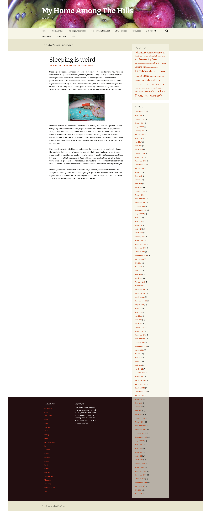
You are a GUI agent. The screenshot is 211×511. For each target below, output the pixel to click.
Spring (136, 91)
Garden (143, 75)
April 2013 (138, 274)
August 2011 (139, 350)
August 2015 (139, 168)
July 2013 (138, 263)
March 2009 (139, 460)
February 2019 (140, 119)
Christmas (152, 67)
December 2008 (140, 471)
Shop (73, 36)
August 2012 (139, 305)
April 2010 (138, 410)
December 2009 (140, 426)
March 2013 (139, 278)
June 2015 (138, 176)
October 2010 (140, 388)
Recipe (143, 88)
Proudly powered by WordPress (53, 506)
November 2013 (140, 248)
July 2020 (138, 115)
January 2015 (139, 195)
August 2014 (139, 214)
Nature (159, 84)
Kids (148, 85)
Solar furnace (61, 36)
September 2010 (141, 392)
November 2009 (140, 429)
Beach (163, 56)
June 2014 (138, 221)
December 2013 (140, 244)
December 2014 (140, 199)
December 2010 (140, 380)
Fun (67, 65)
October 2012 (140, 297)
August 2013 (139, 259)
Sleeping (83, 65)
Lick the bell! (151, 31)
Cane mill (163, 63)
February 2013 (140, 282)
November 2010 (140, 384)
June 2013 (138, 267)
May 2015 (138, 180)
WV (160, 95)
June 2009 (138, 448)
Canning (138, 67)
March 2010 (139, 414)
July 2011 (138, 354)
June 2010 (138, 403)
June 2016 (138, 138)
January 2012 (139, 331)
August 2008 (139, 486)
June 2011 (138, 357)
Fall (157, 67)
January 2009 (139, 467)
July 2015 (138, 172)
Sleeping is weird (72, 59)
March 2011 (139, 369)
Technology (158, 91)
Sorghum (159, 88)
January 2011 (139, 376)
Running (47, 472)
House (157, 80)
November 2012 (140, 293)
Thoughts (72, 65)
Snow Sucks (152, 88)
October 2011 (140, 342)
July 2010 (138, 399)
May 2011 (138, 361)
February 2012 (140, 327)
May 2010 (138, 407)
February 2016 (140, 153)
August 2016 (139, 134)
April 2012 (138, 320)
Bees (154, 59)
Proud (139, 88)
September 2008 (141, 482)
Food (148, 71)
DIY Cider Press (121, 31)
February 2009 (140, 463)
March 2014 (139, 233)
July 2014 (138, 218)
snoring (90, 65)
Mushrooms (46, 36)
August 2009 (139, 441)
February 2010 (140, 418)
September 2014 (141, 210)
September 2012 (141, 301)
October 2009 (140, 433)
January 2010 (139, 422)
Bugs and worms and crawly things (144, 63)
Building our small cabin (77, 31)
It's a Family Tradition (141, 85)
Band (164, 53)
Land (152, 84)
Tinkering (153, 95)
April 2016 (138, 146)
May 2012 (138, 316)
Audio (149, 53)
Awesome (157, 52)
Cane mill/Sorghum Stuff (100, 31)
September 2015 (141, 165)
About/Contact (57, 31)
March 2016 (139, 149)
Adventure (141, 52)
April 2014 (138, 229)
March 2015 (139, 187)
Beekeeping (144, 59)
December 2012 (140, 289)
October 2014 (140, 206)
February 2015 (140, 191)
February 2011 (140, 373)
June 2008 (138, 494)
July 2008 (138, 490)
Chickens (145, 67)
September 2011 (141, 346)
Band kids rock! (155, 56)
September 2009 (141, 437)
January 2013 (139, 286)
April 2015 (138, 183)
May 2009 (138, 452)
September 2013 (141, 255)
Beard (136, 60)
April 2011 (138, 365)
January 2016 (139, 157)
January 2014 (139, 240)
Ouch (136, 88)
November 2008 (140, 475)
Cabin (157, 63)
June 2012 (138, 312)
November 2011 (140, 339)
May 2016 (138, 142)
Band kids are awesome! (142, 56)
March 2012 (139, 323)
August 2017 (139, 127)
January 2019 (139, 123)
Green (150, 76)
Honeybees (136, 31)
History (137, 80)
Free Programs (155, 72)
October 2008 (140, 479)
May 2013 (138, 270)
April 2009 (138, 456)
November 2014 (140, 202)
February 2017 (140, 130)
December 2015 (140, 161)
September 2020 (141, 112)
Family (140, 71)
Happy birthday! (159, 76)
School (147, 88)
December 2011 (140, 335)
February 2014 (140, 236)
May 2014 (138, 225)
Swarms (141, 91)
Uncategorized (49, 487)
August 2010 (139, 395)
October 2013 (140, 252)
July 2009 (138, 445)
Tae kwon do (148, 91)
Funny (137, 76)
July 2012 (138, 308)
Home (44, 31)
